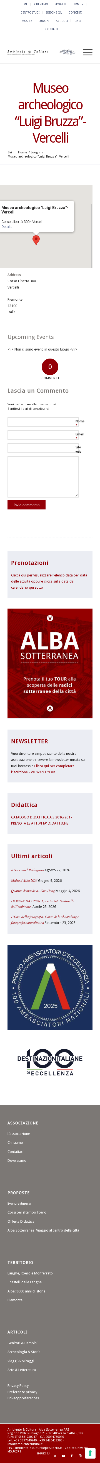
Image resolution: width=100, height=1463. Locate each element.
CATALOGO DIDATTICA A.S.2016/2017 (41, 817)
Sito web (78, 449)
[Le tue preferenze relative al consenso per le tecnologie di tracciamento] (90, 1453)
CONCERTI (75, 12)
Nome (80, 423)
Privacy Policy (18, 1386)
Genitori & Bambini (23, 1343)
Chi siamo (15, 1142)
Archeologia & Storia (24, 1352)
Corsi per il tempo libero (27, 1212)
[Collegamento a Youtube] (63, 1456)
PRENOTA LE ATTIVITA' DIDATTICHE (39, 823)
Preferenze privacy (22, 1392)
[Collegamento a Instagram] (80, 1456)
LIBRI (77, 20)
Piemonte (15, 1300)
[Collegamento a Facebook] (72, 1456)
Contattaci (16, 1152)
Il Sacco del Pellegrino (27, 869)
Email (80, 436)
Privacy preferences (23, 1398)
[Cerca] (71, 52)
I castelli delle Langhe (25, 1282)
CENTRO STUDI (30, 12)
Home (23, 4)
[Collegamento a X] (55, 1456)
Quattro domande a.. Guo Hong (33, 890)
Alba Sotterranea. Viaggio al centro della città (43, 1230)
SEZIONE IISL (54, 12)
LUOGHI (44, 20)
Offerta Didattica (21, 1221)
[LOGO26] (42, 52)
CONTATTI (51, 29)
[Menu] (84, 52)
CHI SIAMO (41, 4)
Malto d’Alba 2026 (24, 880)
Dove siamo (17, 1160)
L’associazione (19, 1134)
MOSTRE (27, 20)
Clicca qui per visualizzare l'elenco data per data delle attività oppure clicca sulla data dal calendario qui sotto (49, 581)
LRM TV (78, 4)
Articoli (62, 20)
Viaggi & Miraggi (21, 1361)
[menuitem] (24, 4)
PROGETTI (61, 4)
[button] (36, 240)
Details (6, 227)
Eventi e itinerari (20, 1203)
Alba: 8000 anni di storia (27, 1291)
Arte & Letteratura (22, 1370)
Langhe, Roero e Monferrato (30, 1273)
